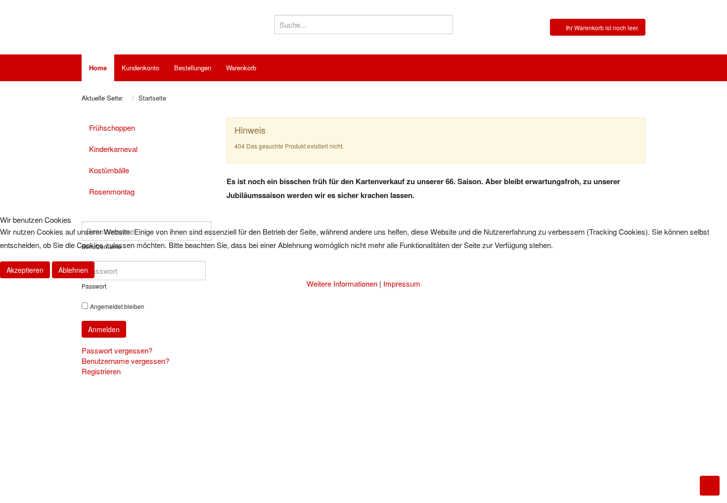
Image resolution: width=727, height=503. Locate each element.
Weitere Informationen (342, 283)
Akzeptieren (25, 270)
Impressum (401, 283)
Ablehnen (73, 270)
